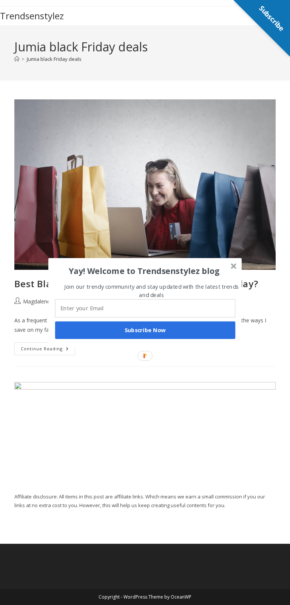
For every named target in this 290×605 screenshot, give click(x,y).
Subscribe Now (145, 330)
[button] (144, 271)
